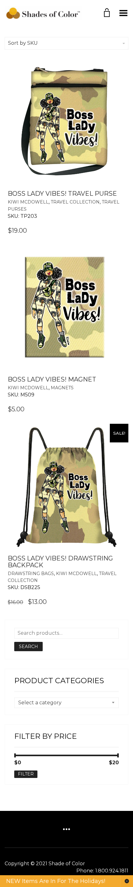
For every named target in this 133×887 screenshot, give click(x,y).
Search (28, 646)
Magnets (62, 388)
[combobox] (66, 702)
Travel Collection (75, 202)
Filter (26, 774)
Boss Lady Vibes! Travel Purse (62, 193)
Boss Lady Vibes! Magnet (52, 379)
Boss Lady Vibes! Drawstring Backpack (60, 562)
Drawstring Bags (31, 573)
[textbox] (66, 703)
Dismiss (126, 881)
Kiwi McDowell (28, 202)
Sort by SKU (23, 43)
